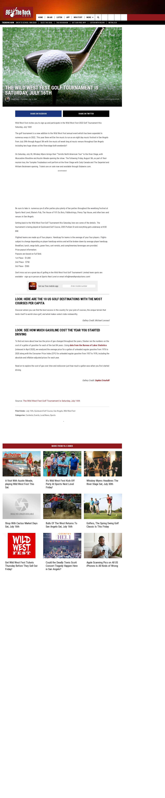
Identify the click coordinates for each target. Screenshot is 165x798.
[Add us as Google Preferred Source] (104, 17)
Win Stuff (78, 17)
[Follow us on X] (117, 17)
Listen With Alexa (97, 23)
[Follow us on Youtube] (124, 17)
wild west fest (69, 411)
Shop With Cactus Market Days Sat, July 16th (21, 525)
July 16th (30, 411)
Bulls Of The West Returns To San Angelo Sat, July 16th (61, 525)
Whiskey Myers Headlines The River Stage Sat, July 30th (102, 482)
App (67, 17)
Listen (59, 17)
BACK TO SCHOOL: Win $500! (26, 23)
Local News (44, 415)
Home (40, 17)
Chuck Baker (15, 99)
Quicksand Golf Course (43, 411)
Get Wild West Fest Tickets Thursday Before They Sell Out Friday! (21, 566)
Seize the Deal (46, 23)
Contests (29, 415)
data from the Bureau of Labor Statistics (88, 345)
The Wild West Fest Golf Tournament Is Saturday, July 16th (51, 401)
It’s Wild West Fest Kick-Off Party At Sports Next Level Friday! (60, 484)
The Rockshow (62, 23)
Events (36, 415)
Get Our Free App (79, 23)
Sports (53, 415)
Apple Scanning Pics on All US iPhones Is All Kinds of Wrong (102, 564)
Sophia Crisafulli (102, 380)
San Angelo (58, 411)
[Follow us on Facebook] (111, 17)
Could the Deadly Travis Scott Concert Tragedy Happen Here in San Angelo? (62, 566)
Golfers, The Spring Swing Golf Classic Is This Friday (102, 525)
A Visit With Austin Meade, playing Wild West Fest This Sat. (19, 484)
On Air (49, 17)
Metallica (113, 23)
